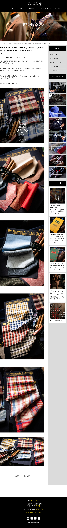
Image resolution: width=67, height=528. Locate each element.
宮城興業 (57, 172)
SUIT (57, 87)
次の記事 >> (28, 476)
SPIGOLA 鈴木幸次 (57, 160)
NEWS (14, 8)
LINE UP (22, 8)
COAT (57, 99)
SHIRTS (57, 111)
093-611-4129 (35, 500)
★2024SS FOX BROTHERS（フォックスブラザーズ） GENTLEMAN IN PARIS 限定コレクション (32, 43)
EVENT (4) (53, 54)
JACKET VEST (15, 57)
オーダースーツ (5, 43)
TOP (8, 8)
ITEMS (57, 148)
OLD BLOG (56, 8)
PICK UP (11, 43)
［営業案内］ (39, 509)
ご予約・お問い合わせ (44, 8)
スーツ (24, 57)
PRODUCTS (31, 8)
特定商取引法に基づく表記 (33, 512)
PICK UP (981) (54, 58)
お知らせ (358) (54, 66)
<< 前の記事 (15, 476)
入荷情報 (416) (54, 70)
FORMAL (57, 124)
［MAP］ (37, 506)
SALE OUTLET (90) (56, 62)
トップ (22, 476)
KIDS (57, 136)
